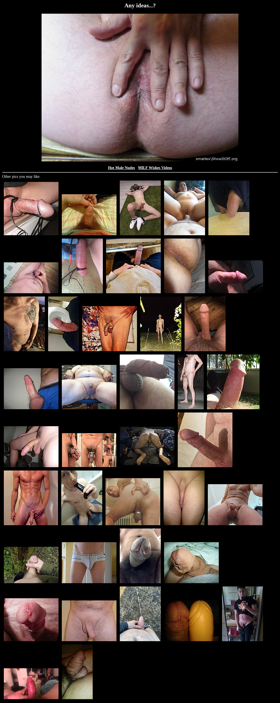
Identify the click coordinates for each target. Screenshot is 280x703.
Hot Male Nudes (121, 168)
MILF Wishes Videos (155, 168)
